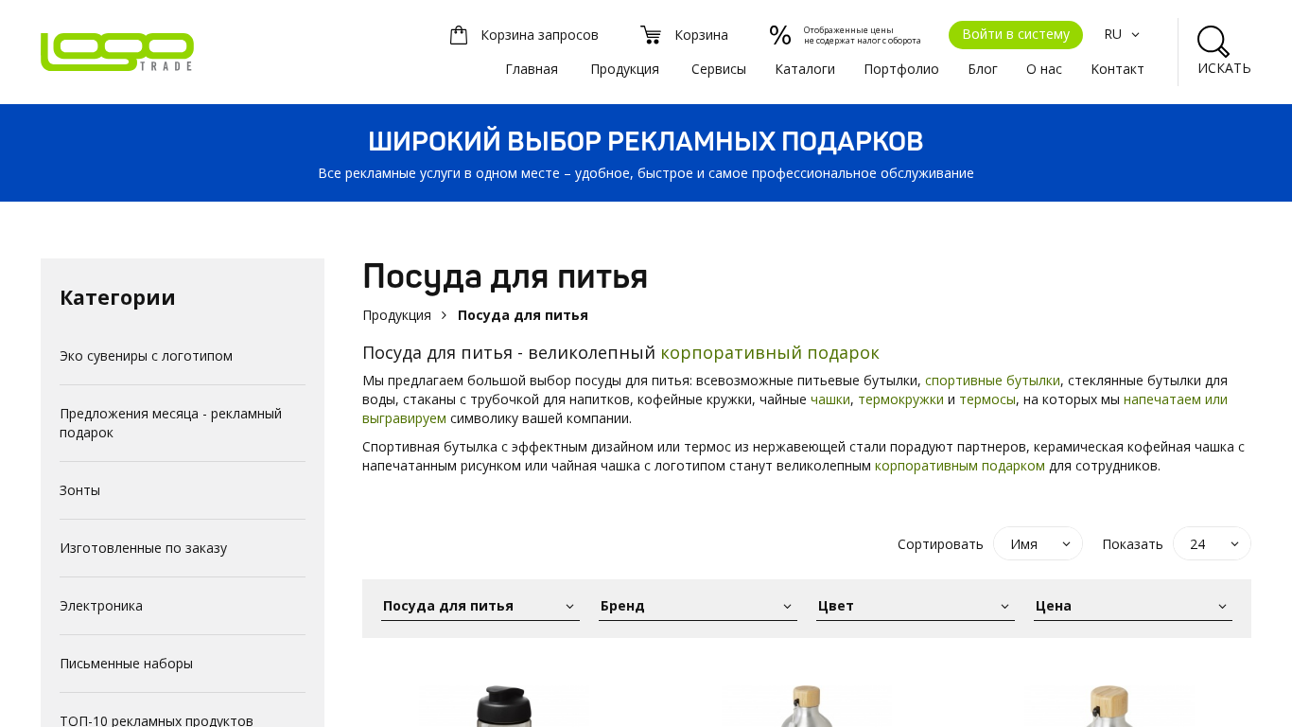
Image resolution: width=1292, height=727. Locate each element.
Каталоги (805, 69)
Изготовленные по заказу (143, 548)
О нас (1044, 69)
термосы (987, 399)
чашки (830, 399)
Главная (531, 69)
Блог (983, 69)
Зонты (80, 490)
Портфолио (901, 69)
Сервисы (718, 69)
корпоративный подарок (770, 352)
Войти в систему (1016, 34)
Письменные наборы (126, 663)
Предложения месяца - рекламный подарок (171, 422)
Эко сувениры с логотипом (146, 355)
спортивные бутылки (992, 380)
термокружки (901, 399)
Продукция (624, 69)
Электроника (101, 605)
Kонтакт (1117, 69)
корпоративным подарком (960, 465)
